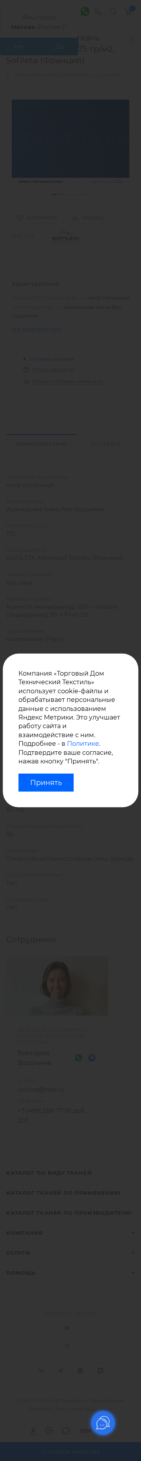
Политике (83, 743)
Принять (46, 782)
